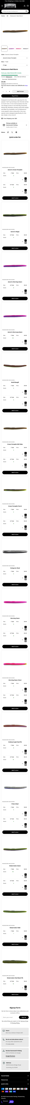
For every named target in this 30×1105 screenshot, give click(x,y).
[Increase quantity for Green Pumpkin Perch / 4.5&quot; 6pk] (25, 526)
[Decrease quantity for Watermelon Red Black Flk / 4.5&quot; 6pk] (25, 989)
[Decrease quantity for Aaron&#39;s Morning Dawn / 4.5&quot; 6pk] (25, 293)
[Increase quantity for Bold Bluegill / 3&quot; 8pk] (25, 391)
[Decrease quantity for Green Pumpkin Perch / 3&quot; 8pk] (25, 517)
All (7, 16)
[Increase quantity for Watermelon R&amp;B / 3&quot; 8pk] (25, 936)
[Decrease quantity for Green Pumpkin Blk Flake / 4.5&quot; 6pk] (25, 467)
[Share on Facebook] (8, 132)
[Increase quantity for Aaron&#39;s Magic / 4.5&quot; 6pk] (25, 240)
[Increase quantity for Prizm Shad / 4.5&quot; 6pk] (25, 824)
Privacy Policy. (16, 1023)
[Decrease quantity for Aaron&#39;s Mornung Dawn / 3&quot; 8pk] (25, 343)
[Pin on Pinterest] (16, 132)
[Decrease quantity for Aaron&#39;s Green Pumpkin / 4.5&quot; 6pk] (25, 192)
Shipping (3, 83)
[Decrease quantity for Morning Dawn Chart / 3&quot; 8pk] (25, 691)
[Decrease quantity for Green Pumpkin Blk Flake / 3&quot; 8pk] (25, 455)
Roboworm (9, 77)
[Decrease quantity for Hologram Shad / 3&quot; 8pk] (25, 579)
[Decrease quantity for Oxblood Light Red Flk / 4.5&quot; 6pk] (25, 765)
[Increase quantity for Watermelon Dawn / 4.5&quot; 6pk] (25, 886)
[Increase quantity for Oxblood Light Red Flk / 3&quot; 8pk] (25, 751)
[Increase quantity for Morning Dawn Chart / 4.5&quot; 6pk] (25, 701)
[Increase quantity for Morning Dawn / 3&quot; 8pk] (25, 627)
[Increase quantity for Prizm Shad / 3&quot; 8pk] (25, 813)
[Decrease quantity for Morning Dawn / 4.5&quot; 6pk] (25, 641)
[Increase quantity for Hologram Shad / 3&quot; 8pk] (25, 577)
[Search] (26, 11)
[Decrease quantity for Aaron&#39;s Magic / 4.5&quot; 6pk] (25, 243)
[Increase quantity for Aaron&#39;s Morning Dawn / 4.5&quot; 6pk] (25, 291)
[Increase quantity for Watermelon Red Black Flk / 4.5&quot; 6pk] (25, 987)
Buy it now (15, 96)
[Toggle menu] (2, 6)
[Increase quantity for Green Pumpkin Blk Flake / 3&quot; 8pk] (25, 453)
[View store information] (26, 125)
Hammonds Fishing (11, 1096)
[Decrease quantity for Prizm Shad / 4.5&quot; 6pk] (25, 827)
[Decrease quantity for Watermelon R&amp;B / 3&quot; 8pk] (25, 939)
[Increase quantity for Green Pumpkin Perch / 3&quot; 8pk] (25, 515)
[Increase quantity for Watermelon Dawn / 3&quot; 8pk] (25, 874)
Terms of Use (24, 1021)
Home (3, 16)
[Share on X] (12, 132)
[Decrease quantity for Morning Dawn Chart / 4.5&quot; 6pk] (25, 703)
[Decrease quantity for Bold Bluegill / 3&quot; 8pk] (25, 393)
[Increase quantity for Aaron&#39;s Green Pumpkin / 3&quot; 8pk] (25, 178)
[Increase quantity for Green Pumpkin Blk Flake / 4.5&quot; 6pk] (25, 465)
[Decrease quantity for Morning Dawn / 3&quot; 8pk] (25, 629)
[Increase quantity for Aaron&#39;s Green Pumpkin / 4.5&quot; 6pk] (25, 190)
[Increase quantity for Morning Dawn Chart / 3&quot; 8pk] (25, 689)
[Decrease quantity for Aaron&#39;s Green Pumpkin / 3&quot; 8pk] (25, 181)
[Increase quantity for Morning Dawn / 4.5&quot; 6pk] (25, 639)
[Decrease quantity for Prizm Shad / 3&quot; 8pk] (25, 815)
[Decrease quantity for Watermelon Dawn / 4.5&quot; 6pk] (25, 888)
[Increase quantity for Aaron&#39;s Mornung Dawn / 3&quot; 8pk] (25, 341)
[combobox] (15, 11)
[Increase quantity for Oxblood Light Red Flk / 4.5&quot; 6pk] (25, 762)
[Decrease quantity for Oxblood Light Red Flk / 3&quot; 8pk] (25, 753)
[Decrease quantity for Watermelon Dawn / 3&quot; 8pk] (25, 877)
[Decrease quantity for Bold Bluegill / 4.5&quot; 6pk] (25, 405)
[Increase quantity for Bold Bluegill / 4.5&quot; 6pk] (25, 403)
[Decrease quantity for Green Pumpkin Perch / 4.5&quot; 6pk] (25, 529)
